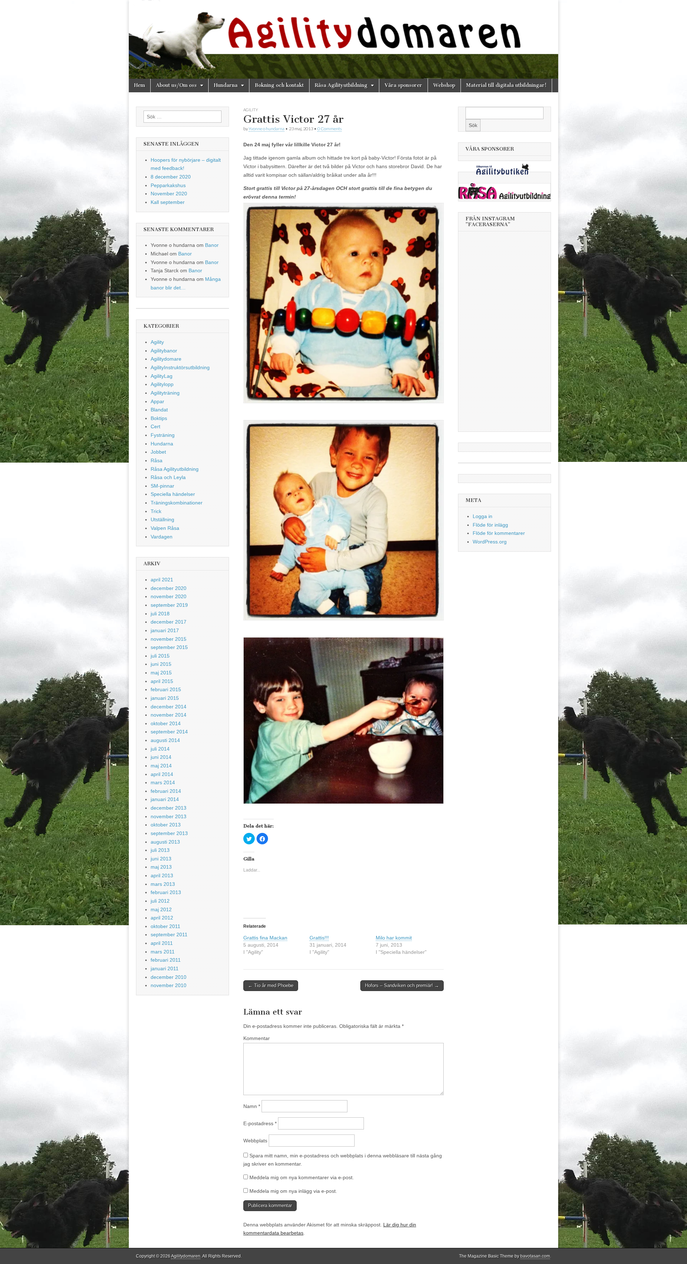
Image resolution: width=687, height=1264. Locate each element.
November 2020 (169, 193)
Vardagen (161, 537)
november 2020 (168, 596)
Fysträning (163, 435)
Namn (251, 1106)
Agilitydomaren (185, 1256)
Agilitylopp (162, 384)
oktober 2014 (166, 723)
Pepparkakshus (168, 185)
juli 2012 (160, 901)
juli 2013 (160, 850)
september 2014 (169, 732)
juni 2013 (161, 859)
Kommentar (256, 1038)
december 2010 (168, 977)
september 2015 (169, 647)
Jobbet (158, 452)
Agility (250, 109)
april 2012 (162, 918)
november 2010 (168, 985)
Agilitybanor (164, 350)
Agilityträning (165, 393)
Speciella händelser (173, 494)
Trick (156, 511)
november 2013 (168, 816)
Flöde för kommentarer (499, 533)
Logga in (482, 516)
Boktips (159, 418)
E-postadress (260, 1123)
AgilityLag (161, 376)
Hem (139, 85)
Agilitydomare (166, 359)
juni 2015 (161, 664)
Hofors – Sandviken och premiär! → (402, 985)
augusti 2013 (165, 842)
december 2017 (168, 622)
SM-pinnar (162, 486)
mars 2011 (163, 952)
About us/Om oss (176, 85)
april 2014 (162, 774)
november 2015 (168, 639)
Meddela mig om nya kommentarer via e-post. (301, 1177)
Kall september (168, 202)
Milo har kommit (394, 938)
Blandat (159, 410)
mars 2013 (163, 884)
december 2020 (168, 588)
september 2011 (169, 934)
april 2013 (162, 875)
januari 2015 (165, 698)
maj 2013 (161, 867)
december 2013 (168, 808)
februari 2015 (166, 689)
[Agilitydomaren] (343, 39)
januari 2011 (165, 968)
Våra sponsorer (403, 85)
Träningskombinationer (177, 503)
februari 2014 (166, 791)
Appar (157, 401)
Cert (155, 426)
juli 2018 (160, 613)
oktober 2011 (165, 926)
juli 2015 (160, 656)
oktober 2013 (166, 825)
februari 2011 (166, 960)
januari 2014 (165, 799)
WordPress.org (490, 542)
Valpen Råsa (165, 528)
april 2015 (162, 681)
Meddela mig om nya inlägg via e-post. (293, 1191)
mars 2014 (163, 782)
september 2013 (169, 833)
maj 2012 (161, 909)
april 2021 (162, 579)
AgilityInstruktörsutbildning (180, 367)
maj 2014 (161, 765)
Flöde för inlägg (490, 525)
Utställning (162, 519)
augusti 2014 (165, 740)
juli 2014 (160, 749)
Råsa (156, 460)
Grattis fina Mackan (265, 938)
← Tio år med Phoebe (270, 985)
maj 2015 (161, 672)
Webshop (444, 85)
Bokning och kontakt (279, 85)
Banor (212, 245)
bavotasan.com (535, 1256)
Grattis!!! (319, 938)
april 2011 (162, 943)
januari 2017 (165, 630)
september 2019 (169, 605)
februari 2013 (166, 892)
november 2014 (168, 715)
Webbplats (255, 1140)
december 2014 (168, 706)
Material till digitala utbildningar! (506, 85)
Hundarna (226, 85)
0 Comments (329, 128)
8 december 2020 (171, 177)
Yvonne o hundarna (266, 128)
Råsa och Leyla (168, 477)
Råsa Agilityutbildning (341, 85)
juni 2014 (161, 757)
